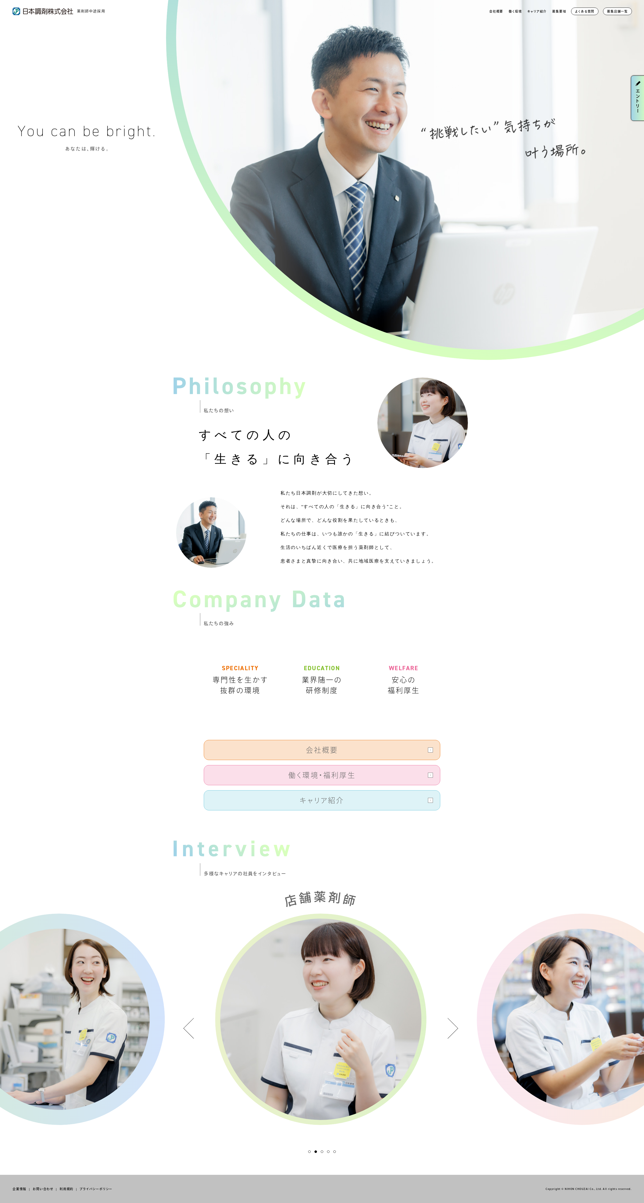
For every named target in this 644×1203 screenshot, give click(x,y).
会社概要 (496, 11)
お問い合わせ (43, 1188)
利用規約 (66, 1188)
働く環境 (515, 11)
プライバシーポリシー (96, 1188)
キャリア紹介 (537, 11)
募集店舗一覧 (617, 11)
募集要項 (559, 11)
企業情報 (19, 1188)
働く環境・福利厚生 (322, 775)
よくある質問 (584, 11)
